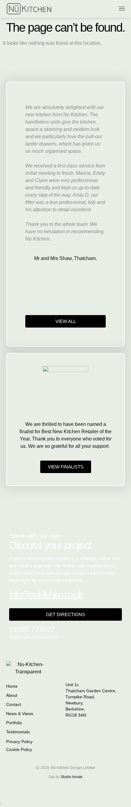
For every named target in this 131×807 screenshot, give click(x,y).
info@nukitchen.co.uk (46, 594)
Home (12, 686)
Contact (13, 704)
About (11, 695)
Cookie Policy (19, 749)
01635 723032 (32, 629)
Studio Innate (72, 777)
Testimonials (18, 731)
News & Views (19, 713)
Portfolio (14, 722)
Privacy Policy (19, 741)
